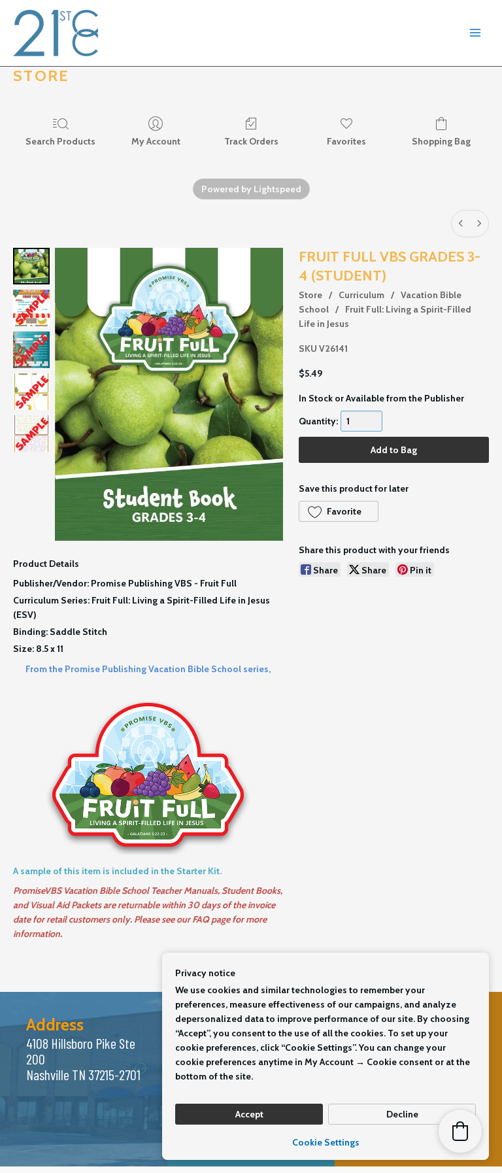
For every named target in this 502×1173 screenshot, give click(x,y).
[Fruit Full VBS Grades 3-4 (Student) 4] (31, 433)
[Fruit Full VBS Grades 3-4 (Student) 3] (31, 391)
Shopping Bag (441, 141)
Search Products (60, 141)
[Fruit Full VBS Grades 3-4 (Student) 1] (31, 308)
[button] (338, 511)
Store (310, 295)
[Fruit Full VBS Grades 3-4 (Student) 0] (31, 266)
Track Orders (251, 141)
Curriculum (361, 295)
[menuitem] (461, 224)
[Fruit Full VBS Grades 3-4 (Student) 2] (31, 350)
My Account (155, 141)
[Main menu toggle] (475, 33)
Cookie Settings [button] (326, 1142)
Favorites (346, 141)
